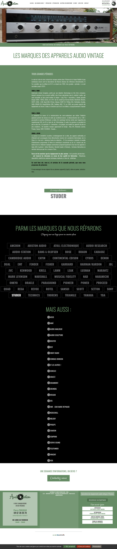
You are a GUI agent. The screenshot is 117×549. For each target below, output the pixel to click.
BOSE (68, 252)
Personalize (97, 546)
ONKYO (14, 283)
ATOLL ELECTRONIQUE (66, 245)
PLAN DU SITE (72, 493)
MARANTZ (102, 270)
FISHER (50, 264)
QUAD (7, 289)
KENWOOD (26, 270)
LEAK (70, 270)
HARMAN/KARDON (91, 264)
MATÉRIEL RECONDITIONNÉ (66, 3)
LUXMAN (85, 270)
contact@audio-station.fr (106, 5)
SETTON (95, 289)
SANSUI (65, 289)
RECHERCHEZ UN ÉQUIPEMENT (97, 500)
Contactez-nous (58, 478)
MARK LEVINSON (17, 276)
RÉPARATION (48, 3)
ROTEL (49, 289)
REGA (21, 289)
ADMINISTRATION (59, 495)
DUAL (7, 264)
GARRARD (67, 264)
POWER (85, 283)
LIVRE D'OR (80, 3)
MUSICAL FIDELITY (65, 276)
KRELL (42, 270)
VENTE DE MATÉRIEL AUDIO (97, 517)
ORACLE (29, 283)
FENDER (33, 264)
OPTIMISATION (55, 3)
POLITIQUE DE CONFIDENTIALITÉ (61, 493)
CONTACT (86, 3)
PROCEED (101, 283)
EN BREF (75, 3)
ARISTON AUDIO (37, 245)
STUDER (16, 295)
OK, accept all (70, 546)
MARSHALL (41, 276)
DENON (105, 258)
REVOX (35, 289)
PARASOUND (48, 283)
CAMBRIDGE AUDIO (19, 258)
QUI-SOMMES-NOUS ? (39, 3)
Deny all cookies (84, 546)
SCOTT (80, 289)
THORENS (52, 295)
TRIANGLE (70, 295)
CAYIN (41, 258)
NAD (85, 276)
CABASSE (99, 252)
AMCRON (15, 245)
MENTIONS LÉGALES (50, 493)
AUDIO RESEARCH (96, 245)
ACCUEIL (32, 3)
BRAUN (83, 252)
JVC (11, 270)
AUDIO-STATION (21, 252)
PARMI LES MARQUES (97, 522)
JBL (111, 264)
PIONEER (68, 283)
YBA (103, 295)
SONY (110, 289)
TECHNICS (34, 295)
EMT (20, 264)
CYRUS (89, 258)
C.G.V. (44, 493)
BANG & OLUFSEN (48, 252)
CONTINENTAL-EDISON (65, 258)
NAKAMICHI (102, 276)
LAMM (56, 270)
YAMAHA (88, 295)
